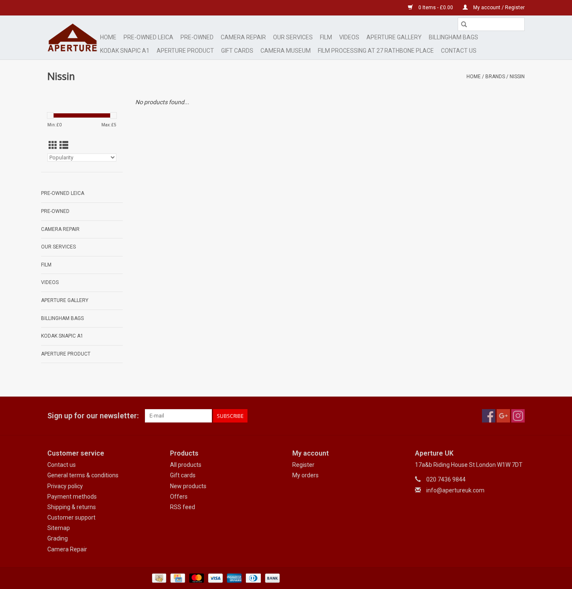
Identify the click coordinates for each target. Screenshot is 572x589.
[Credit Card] (176, 578)
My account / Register (498, 7)
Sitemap (58, 528)
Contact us (61, 464)
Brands (495, 76)
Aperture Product (185, 50)
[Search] (464, 24)
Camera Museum (285, 50)
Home (108, 37)
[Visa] (214, 578)
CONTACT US (459, 50)
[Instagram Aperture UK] (518, 416)
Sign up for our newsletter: (93, 415)
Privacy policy (65, 486)
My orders (305, 475)
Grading (57, 538)
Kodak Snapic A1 (124, 50)
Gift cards (237, 50)
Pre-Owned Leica (148, 37)
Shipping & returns (71, 507)
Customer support (71, 517)
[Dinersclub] (252, 578)
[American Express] (233, 578)
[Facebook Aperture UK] (488, 416)
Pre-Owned (197, 37)
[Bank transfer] (271, 578)
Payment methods (72, 496)
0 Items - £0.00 (435, 7)
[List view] (63, 146)
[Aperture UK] (72, 37)
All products (185, 464)
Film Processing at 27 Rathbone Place (376, 50)
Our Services (293, 37)
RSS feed (182, 507)
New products (188, 486)
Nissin (517, 76)
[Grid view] (53, 146)
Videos (349, 37)
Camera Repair (243, 37)
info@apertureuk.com (455, 490)
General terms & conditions (83, 475)
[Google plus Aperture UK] (503, 416)
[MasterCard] (195, 578)
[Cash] (158, 578)
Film (326, 37)
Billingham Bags (453, 37)
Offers (179, 496)
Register (303, 464)
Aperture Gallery (394, 37)
